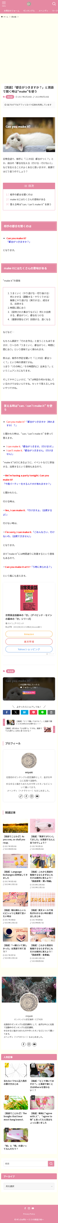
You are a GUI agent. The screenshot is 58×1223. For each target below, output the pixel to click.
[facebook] (26, 796)
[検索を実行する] (51, 1164)
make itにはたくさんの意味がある (27, 199)
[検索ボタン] (54, 4)
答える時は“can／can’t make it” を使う (30, 204)
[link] (21, 796)
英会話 (10, 96)
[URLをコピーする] (51, 712)
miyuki (29, 772)
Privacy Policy (29, 1214)
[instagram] (32, 796)
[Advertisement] (29, 51)
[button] (6, 712)
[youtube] (37, 796)
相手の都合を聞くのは (21, 194)
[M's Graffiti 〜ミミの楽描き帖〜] (29, 4)
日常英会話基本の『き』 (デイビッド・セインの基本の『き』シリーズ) (28, 616)
